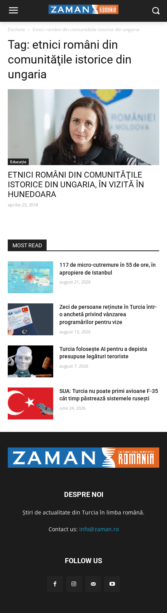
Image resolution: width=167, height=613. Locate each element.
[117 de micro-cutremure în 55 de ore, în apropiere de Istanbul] (30, 277)
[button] (155, 11)
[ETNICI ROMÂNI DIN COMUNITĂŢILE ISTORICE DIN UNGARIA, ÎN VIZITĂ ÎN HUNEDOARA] (83, 127)
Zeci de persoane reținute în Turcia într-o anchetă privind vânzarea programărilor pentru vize (108, 314)
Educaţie (18, 161)
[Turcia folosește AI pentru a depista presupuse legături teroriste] (30, 361)
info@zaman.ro (99, 529)
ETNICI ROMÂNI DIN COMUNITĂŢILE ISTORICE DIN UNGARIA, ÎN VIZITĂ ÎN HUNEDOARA (76, 184)
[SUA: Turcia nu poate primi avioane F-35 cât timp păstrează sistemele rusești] (30, 403)
